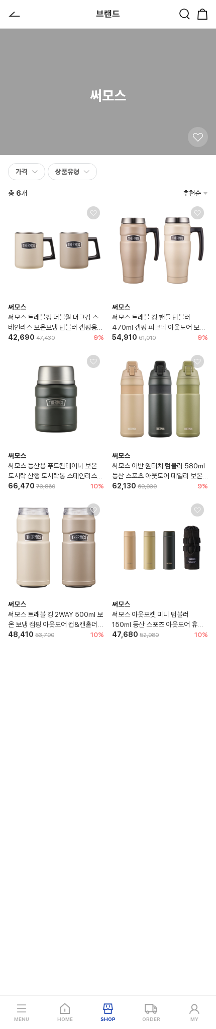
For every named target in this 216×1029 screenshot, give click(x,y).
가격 (22, 172)
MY (194, 1019)
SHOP (108, 1019)
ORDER (151, 1019)
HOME (65, 1019)
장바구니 (202, 14)
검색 (184, 14)
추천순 (192, 193)
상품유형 (67, 172)
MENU (21, 1019)
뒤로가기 (14, 14)
